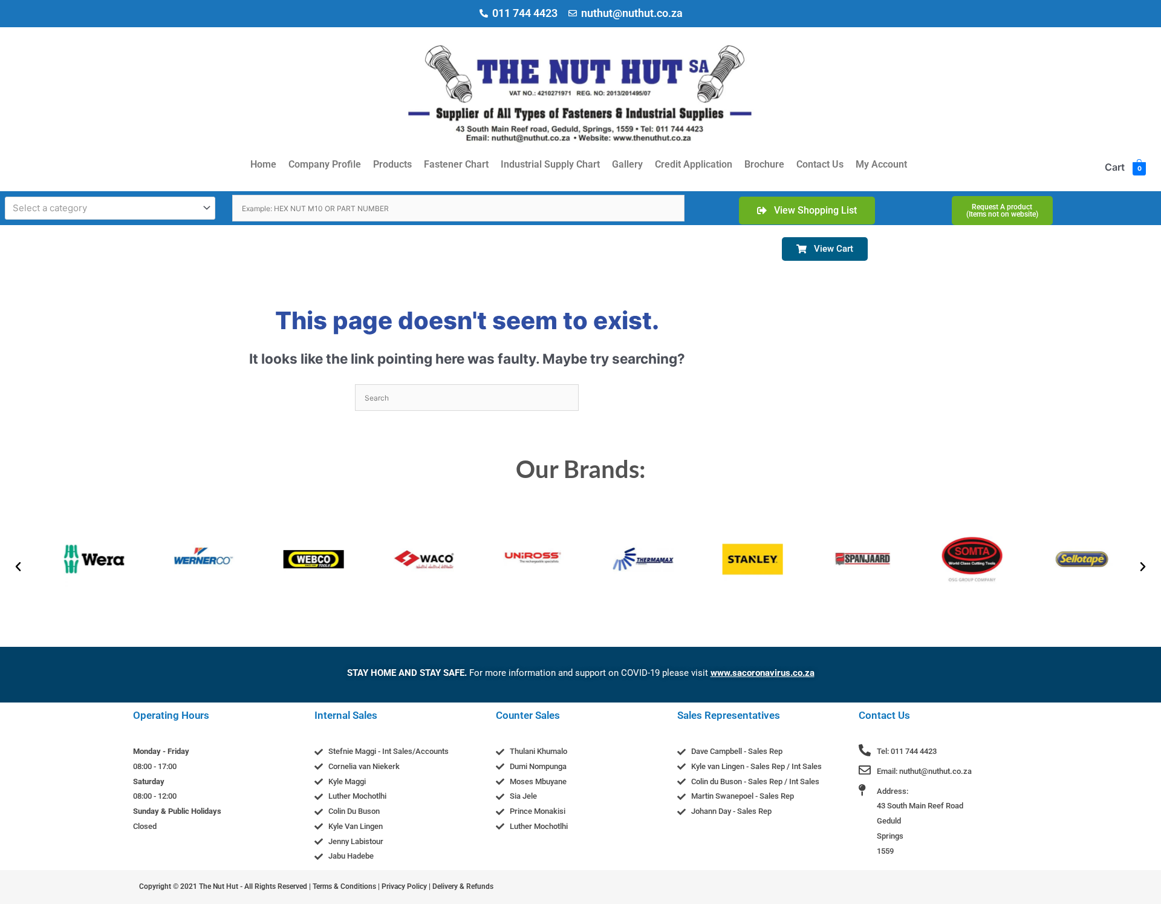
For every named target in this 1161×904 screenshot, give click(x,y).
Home (263, 164)
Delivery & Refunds (462, 886)
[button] (18, 567)
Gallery (627, 164)
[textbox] (105, 208)
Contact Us (820, 164)
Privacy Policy (404, 886)
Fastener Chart (456, 164)
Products (392, 164)
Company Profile (324, 164)
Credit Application (693, 164)
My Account (881, 164)
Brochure (764, 164)
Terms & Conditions (344, 886)
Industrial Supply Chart (550, 164)
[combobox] (110, 208)
